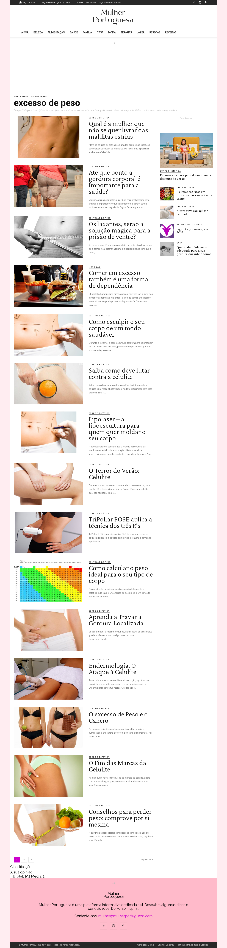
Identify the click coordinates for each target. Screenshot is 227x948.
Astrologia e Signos (189, 224)
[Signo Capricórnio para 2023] (167, 231)
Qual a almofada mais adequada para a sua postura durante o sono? (194, 250)
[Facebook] (193, 2)
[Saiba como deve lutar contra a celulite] (48, 383)
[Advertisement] (113, 65)
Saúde (74, 32)
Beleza (38, 32)
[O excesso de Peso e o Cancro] (48, 727)
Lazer (141, 32)
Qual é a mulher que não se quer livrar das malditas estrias (118, 130)
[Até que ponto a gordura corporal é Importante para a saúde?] (48, 185)
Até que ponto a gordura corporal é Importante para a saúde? (114, 181)
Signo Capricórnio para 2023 (193, 230)
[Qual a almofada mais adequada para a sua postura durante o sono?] (167, 249)
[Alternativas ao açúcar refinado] (167, 212)
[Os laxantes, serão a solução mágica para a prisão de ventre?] (48, 237)
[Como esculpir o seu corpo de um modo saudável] (48, 335)
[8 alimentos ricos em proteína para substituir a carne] (167, 193)
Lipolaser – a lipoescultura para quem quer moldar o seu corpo (117, 428)
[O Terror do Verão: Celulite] (48, 484)
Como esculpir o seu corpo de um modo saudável (117, 327)
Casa (100, 32)
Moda (112, 32)
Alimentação (56, 32)
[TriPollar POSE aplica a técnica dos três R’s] (48, 532)
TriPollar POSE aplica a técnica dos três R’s (120, 522)
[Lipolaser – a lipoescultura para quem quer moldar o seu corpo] (48, 432)
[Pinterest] (205, 2)
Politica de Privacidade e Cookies (192, 945)
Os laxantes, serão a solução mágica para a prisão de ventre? (120, 230)
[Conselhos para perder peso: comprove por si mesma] (48, 825)
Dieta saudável (186, 187)
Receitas (170, 32)
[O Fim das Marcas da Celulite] (48, 776)
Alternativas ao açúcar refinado (192, 212)
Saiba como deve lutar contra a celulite (119, 373)
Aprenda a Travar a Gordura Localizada (116, 620)
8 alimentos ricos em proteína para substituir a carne (194, 195)
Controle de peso (100, 166)
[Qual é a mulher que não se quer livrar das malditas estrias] (48, 137)
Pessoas (155, 32)
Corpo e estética (99, 118)
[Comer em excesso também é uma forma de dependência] (48, 286)
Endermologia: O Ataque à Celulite (112, 668)
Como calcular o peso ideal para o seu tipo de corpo (121, 574)
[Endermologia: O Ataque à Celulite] (48, 679)
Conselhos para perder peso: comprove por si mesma (120, 817)
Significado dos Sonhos (110, 2)
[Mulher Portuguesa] (113, 17)
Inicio (16, 96)
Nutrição (95, 267)
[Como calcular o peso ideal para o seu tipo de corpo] (48, 581)
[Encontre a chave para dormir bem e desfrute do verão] (186, 150)
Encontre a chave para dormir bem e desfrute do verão (185, 176)
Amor (25, 32)
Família (87, 32)
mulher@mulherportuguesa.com (125, 916)
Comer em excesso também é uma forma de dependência (118, 279)
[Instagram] (199, 2)
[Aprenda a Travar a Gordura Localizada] (48, 630)
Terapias (126, 32)
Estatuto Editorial (165, 945)
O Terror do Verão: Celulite (114, 473)
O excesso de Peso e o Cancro (118, 717)
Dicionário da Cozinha (86, 2)
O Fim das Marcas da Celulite (117, 766)
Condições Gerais (145, 945)
